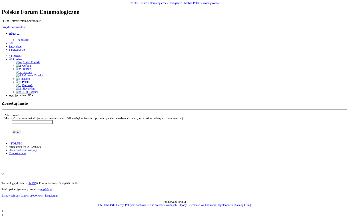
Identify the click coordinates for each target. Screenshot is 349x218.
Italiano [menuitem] (25, 78)
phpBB (32, 183)
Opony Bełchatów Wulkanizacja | (198, 205)
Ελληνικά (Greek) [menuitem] (32, 75)
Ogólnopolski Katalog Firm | (234, 205)
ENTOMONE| (106, 205)
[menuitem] (22, 39)
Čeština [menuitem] (26, 65)
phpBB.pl (46, 189)
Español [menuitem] (33, 91)
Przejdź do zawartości (14, 27)
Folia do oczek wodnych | (163, 205)
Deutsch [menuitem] (27, 72)
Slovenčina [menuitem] (28, 88)
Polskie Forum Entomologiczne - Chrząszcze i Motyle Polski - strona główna (174, 3)
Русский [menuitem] (27, 85)
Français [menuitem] (26, 68)
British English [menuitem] (31, 62)
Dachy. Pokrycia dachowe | (132, 205)
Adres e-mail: (12, 115)
